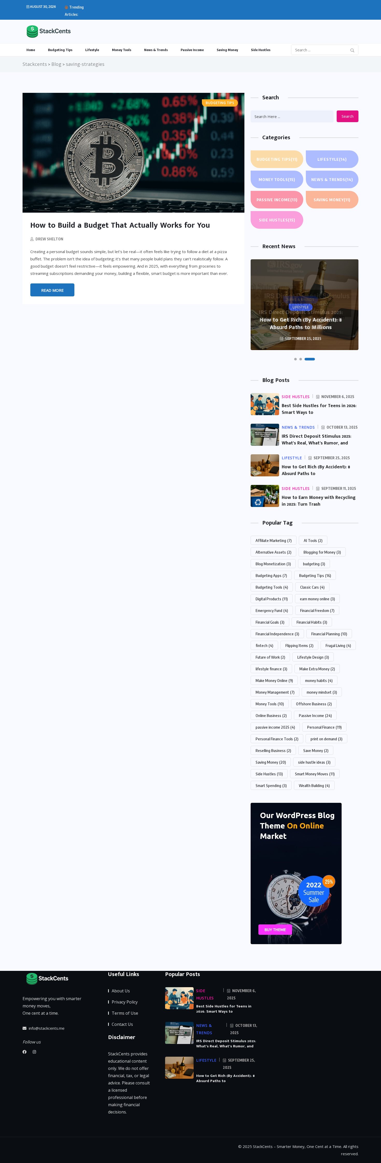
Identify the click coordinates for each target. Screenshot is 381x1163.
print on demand (326, 738)
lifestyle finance (271, 668)
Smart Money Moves (315, 773)
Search (348, 116)
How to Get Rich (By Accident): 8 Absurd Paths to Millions (300, 323)
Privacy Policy (125, 1002)
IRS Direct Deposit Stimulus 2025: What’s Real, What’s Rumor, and (316, 440)
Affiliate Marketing (274, 540)
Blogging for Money (322, 552)
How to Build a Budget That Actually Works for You (120, 225)
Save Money (315, 750)
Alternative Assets (273, 552)
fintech (264, 645)
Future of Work (270, 657)
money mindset (322, 692)
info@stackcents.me (46, 1028)
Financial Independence (277, 633)
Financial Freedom (317, 610)
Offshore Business (314, 703)
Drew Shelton (49, 239)
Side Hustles (260, 50)
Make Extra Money (317, 668)
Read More (52, 290)
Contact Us (122, 1024)
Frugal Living (338, 645)
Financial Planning (329, 633)
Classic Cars (312, 587)
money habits (319, 680)
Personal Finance (324, 727)
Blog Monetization (273, 563)
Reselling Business (273, 750)
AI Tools (313, 540)
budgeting (314, 563)
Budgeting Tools (272, 587)
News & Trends (156, 50)
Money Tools (121, 50)
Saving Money (227, 50)
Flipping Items (299, 645)
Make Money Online (274, 680)
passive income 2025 (275, 727)
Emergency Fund (272, 610)
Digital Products (272, 598)
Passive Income (192, 50)
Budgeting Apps (271, 575)
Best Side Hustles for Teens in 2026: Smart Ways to (319, 409)
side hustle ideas (314, 762)
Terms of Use (125, 1013)
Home (30, 50)
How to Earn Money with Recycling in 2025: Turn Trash (319, 501)
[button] (295, 359)
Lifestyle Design (313, 657)
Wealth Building (314, 785)
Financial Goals (270, 622)
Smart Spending (271, 785)
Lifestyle (92, 50)
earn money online (317, 598)
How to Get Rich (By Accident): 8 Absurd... (130, 10)
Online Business (271, 715)
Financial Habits (312, 622)
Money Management (275, 692)
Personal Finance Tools (277, 738)
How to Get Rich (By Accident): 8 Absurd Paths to (316, 470)
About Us (121, 991)
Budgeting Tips (60, 50)
